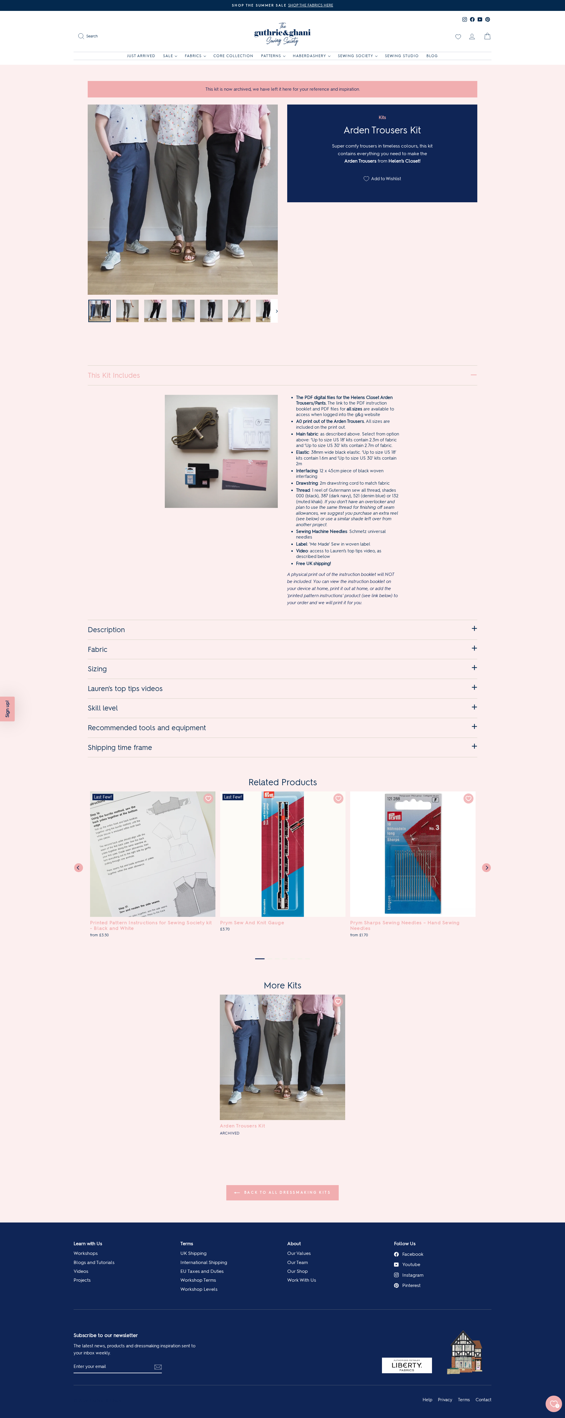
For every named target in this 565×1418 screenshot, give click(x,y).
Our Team (297, 1262)
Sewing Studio (402, 56)
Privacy (445, 1399)
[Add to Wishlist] (208, 798)
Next (486, 867)
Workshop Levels (198, 1289)
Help (427, 1399)
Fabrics (193, 56)
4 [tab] (284, 958)
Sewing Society (355, 56)
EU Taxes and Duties (202, 1271)
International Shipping (203, 1262)
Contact (483, 1399)
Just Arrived (141, 56)
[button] (7, 709)
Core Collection (233, 56)
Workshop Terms (198, 1280)
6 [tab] (300, 958)
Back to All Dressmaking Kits (286, 1192)
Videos (81, 1271)
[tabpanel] (153, 867)
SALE (168, 56)
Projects (82, 1280)
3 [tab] (277, 958)
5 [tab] (292, 958)
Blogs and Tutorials (94, 1262)
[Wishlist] (458, 36)
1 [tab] (260, 958)
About (294, 1243)
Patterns (271, 56)
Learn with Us (88, 1243)
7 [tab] (307, 958)
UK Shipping (193, 1253)
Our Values (299, 1253)
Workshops (86, 1253)
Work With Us (301, 1280)
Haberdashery (309, 56)
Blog (432, 56)
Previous (78, 867)
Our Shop (297, 1271)
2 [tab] (269, 958)
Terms (186, 1243)
